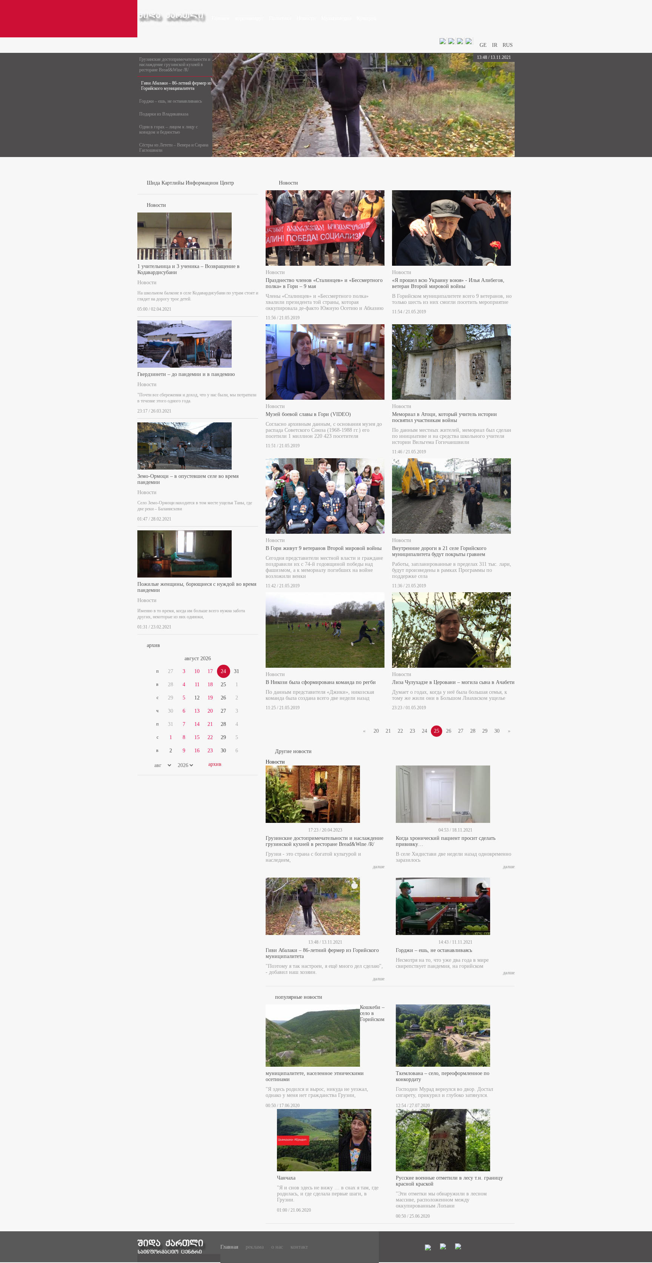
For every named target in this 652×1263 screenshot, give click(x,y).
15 (197, 737)
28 (472, 731)
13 (197, 711)
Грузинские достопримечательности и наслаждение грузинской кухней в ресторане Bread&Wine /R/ (174, 64)
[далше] (256, 308)
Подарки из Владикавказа (163, 114)
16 (197, 750)
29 (484, 731)
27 (460, 731)
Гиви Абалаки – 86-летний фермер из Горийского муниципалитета (176, 85)
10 (197, 671)
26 (448, 731)
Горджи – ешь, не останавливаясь (170, 101)
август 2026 (198, 658)
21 (210, 724)
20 (210, 711)
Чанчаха (286, 1178)
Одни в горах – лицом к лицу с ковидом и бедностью (168, 129)
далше (378, 866)
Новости (147, 282)
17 (210, 671)
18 (210, 684)
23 (210, 750)
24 (424, 731)
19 (210, 698)
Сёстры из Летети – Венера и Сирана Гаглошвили (173, 147)
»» (240, 659)
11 (197, 684)
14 (197, 724)
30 (497, 731)
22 (210, 737)
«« (155, 659)
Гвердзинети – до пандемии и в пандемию (186, 374)
